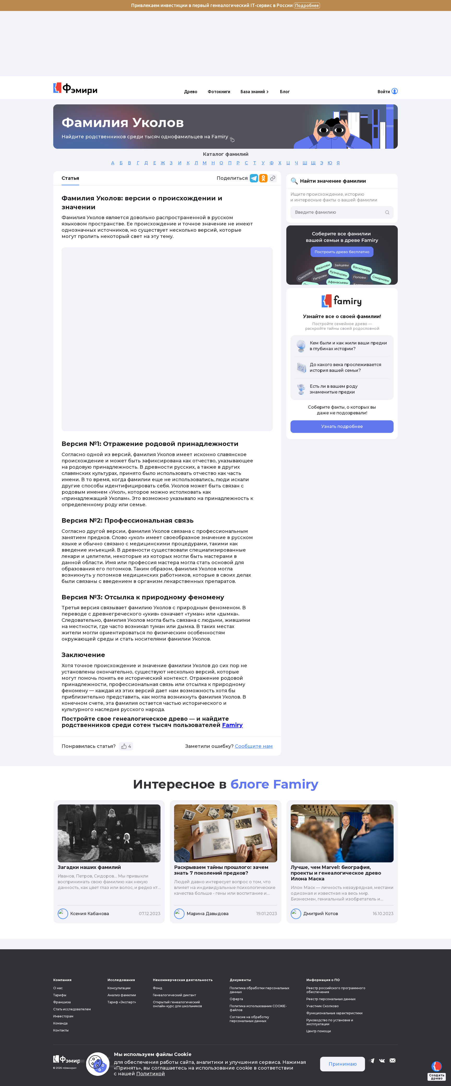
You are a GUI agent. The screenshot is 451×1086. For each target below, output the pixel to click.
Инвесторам (63, 1016)
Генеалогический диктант (174, 995)
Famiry (232, 725)
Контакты (61, 1030)
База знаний (253, 91)
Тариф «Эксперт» (122, 1002)
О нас (58, 988)
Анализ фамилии (122, 995)
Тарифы (59, 995)
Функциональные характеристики (334, 1013)
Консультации (119, 988)
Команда (60, 1023)
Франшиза (62, 1002)
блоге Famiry (274, 784)
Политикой (150, 1074)
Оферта (236, 999)
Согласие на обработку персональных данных (249, 1019)
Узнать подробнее (342, 426)
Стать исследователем (72, 1009)
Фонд (157, 988)
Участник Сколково (322, 1006)
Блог (285, 91)
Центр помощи (318, 1031)
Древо (190, 91)
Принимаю (343, 1064)
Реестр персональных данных (330, 999)
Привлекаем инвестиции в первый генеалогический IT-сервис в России (225, 5)
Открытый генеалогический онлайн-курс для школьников (177, 1004)
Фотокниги (219, 91)
